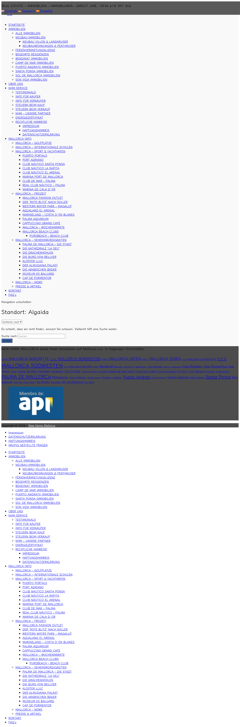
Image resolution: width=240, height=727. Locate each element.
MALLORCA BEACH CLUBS (40, 231)
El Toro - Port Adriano (191, 371)
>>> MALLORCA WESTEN (78, 366)
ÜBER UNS (15, 84)
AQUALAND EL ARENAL (38, 210)
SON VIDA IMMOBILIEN (31, 79)
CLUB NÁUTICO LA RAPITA (40, 168)
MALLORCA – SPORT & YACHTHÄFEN (40, 151)
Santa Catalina (178, 377)
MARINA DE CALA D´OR (38, 189)
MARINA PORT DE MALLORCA (42, 176)
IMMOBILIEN (16, 29)
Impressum (15, 432)
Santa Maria (197, 377)
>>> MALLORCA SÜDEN (161, 358)
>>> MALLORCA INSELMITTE (25, 358)
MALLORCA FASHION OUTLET (42, 198)
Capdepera (57, 371)
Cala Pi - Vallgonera (172, 366)
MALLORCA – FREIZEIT (30, 193)
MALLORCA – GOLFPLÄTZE (33, 143)
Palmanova (60, 377)
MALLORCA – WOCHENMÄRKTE (43, 227)
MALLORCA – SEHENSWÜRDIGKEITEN (41, 240)
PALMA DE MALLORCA (26, 376)
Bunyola (118, 366)
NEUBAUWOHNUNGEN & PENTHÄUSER (49, 46)
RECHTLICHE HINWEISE (31, 122)
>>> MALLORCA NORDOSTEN (75, 358)
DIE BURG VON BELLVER (39, 257)
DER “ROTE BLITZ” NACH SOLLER (45, 202)
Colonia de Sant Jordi (121, 371)
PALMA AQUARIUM (35, 219)
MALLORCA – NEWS (28, 282)
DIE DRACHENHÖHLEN (37, 252)
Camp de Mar (27, 371)
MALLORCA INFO (19, 138)
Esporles (210, 371)
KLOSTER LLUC (32, 261)
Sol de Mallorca (72, 382)
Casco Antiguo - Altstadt (94, 371)
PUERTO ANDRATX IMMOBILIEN (37, 67)
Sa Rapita (43, 382)
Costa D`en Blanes (167, 371)
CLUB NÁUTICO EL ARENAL (41, 172)
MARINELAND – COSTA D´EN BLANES (48, 214)
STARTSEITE (16, 25)
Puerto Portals (159, 377)
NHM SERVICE (18, 88)
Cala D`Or (128, 366)
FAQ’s (12, 295)
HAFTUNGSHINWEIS (35, 130)
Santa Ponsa (218, 376)
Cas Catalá (72, 371)
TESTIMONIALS (25, 92)
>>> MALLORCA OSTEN (121, 358)
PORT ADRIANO (33, 160)
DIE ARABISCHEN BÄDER (39, 269)
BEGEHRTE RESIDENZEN (32, 54)
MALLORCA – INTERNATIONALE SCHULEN (44, 147)
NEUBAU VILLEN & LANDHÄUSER (45, 41)
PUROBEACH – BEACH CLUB (49, 235)
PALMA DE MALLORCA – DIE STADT (47, 244)
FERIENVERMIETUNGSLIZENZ (35, 50)
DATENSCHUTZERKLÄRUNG (41, 134)
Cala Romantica (215, 366)
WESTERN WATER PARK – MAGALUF (47, 206)
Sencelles (56, 382)
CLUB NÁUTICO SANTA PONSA (43, 164)
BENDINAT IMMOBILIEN (31, 58)
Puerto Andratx (137, 376)
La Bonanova (222, 371)
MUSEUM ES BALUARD (38, 273)
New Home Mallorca (41, 425)
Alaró (96, 366)
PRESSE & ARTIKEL (28, 286)
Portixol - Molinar (112, 377)
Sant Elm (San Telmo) (25, 382)
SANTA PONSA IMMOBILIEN (34, 71)
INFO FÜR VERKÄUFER (30, 100)
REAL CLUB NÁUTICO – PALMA (43, 185)
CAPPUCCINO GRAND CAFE (41, 223)
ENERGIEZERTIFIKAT (29, 117)
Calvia (14, 371)
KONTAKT (14, 290)
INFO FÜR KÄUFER (27, 96)
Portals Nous (93, 377)
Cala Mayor (140, 366)
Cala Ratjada (192, 366)
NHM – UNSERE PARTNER (32, 113)
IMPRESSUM (30, 126)
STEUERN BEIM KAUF (30, 105)
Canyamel (44, 371)
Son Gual (89, 382)
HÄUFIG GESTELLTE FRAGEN (28, 445)
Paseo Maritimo (77, 377)
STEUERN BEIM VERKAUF (32, 109)
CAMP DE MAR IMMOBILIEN (34, 62)
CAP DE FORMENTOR (36, 278)
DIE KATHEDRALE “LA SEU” (41, 248)
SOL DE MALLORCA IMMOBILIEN (37, 75)
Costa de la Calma (146, 371)
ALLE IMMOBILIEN (27, 33)
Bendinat (106, 366)
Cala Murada (154, 366)
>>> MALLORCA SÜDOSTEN (199, 359)
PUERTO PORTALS (34, 155)
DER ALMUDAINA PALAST (40, 265)
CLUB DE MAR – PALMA (38, 181)
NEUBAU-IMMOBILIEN (30, 37)
